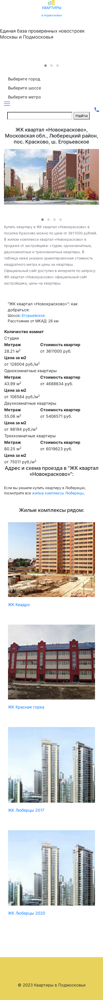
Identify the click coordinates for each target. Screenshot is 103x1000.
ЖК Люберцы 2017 (26, 810)
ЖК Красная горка (26, 706)
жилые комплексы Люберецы (58, 493)
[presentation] (49, 59)
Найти (82, 115)
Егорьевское (33, 315)
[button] (45, 65)
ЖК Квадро (19, 604)
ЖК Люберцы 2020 (26, 913)
